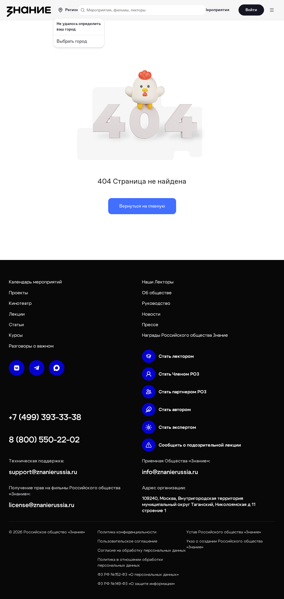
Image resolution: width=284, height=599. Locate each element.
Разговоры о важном (31, 346)
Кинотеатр (20, 303)
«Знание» (76, 532)
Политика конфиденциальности (127, 532)
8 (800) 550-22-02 (44, 440)
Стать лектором (176, 356)
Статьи (16, 324)
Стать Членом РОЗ (179, 374)
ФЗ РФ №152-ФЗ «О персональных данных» (138, 575)
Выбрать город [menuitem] (72, 41)
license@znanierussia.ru (41, 505)
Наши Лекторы (158, 282)
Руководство (156, 303)
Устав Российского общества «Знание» (223, 532)
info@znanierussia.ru (170, 472)
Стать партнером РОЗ (182, 392)
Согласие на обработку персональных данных (142, 550)
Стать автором (175, 409)
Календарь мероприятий (35, 282)
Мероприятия (216, 10)
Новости (151, 314)
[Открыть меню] (271, 10)
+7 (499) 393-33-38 (45, 417)
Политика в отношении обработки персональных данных (130, 562)
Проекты (18, 292)
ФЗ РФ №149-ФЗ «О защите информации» (136, 584)
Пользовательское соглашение (127, 541)
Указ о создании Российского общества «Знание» (224, 544)
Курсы (16, 335)
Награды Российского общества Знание (185, 335)
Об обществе (157, 292)
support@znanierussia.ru (43, 472)
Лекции (17, 314)
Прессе (150, 324)
